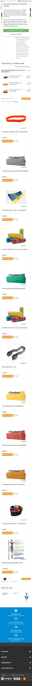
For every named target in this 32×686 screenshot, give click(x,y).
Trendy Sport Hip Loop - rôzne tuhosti (14, 523)
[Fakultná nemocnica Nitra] (5, 594)
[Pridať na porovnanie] (17, 141)
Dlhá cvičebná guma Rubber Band (12, 562)
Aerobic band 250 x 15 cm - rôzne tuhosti (15, 90)
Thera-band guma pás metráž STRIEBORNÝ (15, 171)
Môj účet (4, 657)
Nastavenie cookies (16, 34)
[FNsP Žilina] (26, 597)
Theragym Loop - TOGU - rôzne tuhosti (14, 210)
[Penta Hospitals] (16, 593)
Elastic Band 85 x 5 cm (9, 367)
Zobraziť (3, 101)
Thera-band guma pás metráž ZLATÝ (13, 484)
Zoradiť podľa (4, 98)
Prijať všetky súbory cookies (16, 30)
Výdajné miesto (6, 662)
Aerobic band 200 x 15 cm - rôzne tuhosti (14, 249)
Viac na (18, 58)
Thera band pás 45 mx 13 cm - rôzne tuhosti (15, 76)
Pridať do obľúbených (14, 141)
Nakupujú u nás (7, 588)
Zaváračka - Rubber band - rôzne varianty (15, 83)
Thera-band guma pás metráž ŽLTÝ (13, 406)
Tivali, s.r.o (8, 675)
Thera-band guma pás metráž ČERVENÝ (14, 445)
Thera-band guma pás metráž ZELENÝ (13, 288)
